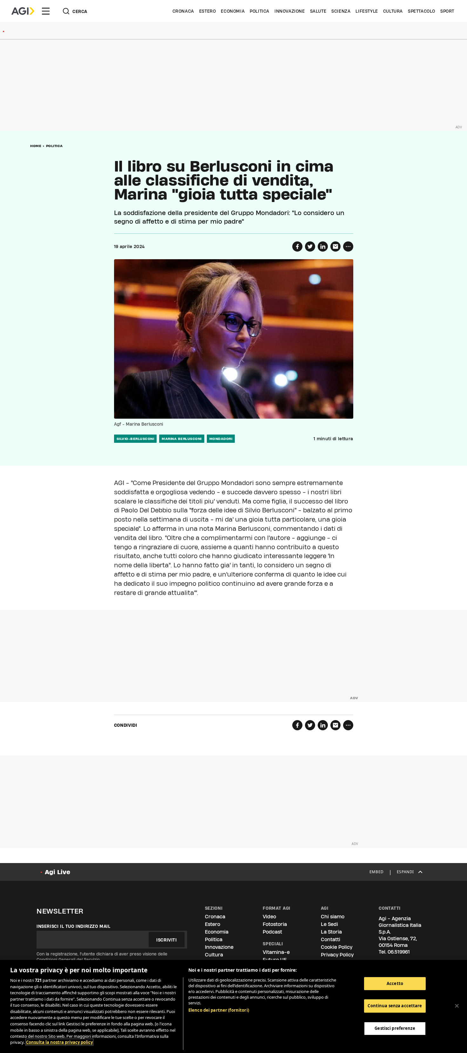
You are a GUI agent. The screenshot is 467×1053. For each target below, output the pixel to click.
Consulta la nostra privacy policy (59, 1042)
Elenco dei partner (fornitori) (218, 1010)
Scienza (340, 11)
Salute (318, 11)
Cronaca (183, 11)
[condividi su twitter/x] (310, 246)
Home (35, 146)
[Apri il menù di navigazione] (45, 11)
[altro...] (348, 246)
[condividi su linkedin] (323, 246)
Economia (233, 11)
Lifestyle (366, 11)
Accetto (395, 983)
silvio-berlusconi (135, 438)
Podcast (272, 932)
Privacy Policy (337, 955)
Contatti (330, 939)
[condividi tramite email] (335, 246)
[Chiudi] (457, 1006)
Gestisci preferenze (395, 1028)
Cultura (393, 11)
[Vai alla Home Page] (23, 11)
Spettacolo (421, 11)
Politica (259, 11)
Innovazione (289, 11)
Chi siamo (332, 917)
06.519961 (399, 952)
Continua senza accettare (395, 1006)
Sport (447, 11)
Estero (207, 11)
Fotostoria (275, 924)
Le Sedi (329, 924)
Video (269, 917)
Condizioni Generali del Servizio (68, 959)
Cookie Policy (336, 947)
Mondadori (221, 438)
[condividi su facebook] (297, 246)
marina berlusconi (182, 438)
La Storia (331, 932)
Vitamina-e (276, 952)
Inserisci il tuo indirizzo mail (74, 926)
